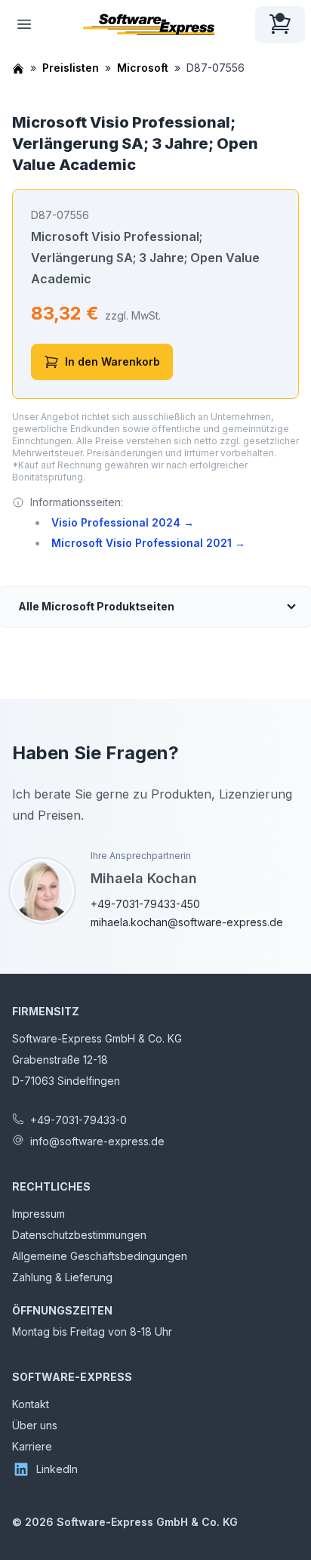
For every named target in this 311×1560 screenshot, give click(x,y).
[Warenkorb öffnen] (280, 24)
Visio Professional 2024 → (122, 522)
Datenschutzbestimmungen (79, 1234)
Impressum (38, 1213)
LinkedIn (57, 1469)
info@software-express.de (97, 1141)
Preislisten (70, 67)
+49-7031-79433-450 (145, 903)
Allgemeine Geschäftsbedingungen (99, 1256)
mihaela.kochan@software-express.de (187, 922)
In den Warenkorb (112, 361)
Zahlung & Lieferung (62, 1277)
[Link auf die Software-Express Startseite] (148, 24)
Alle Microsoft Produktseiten (96, 606)
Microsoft (142, 67)
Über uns (34, 1425)
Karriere (32, 1446)
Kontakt (30, 1404)
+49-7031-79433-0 (78, 1120)
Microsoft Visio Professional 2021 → (148, 542)
